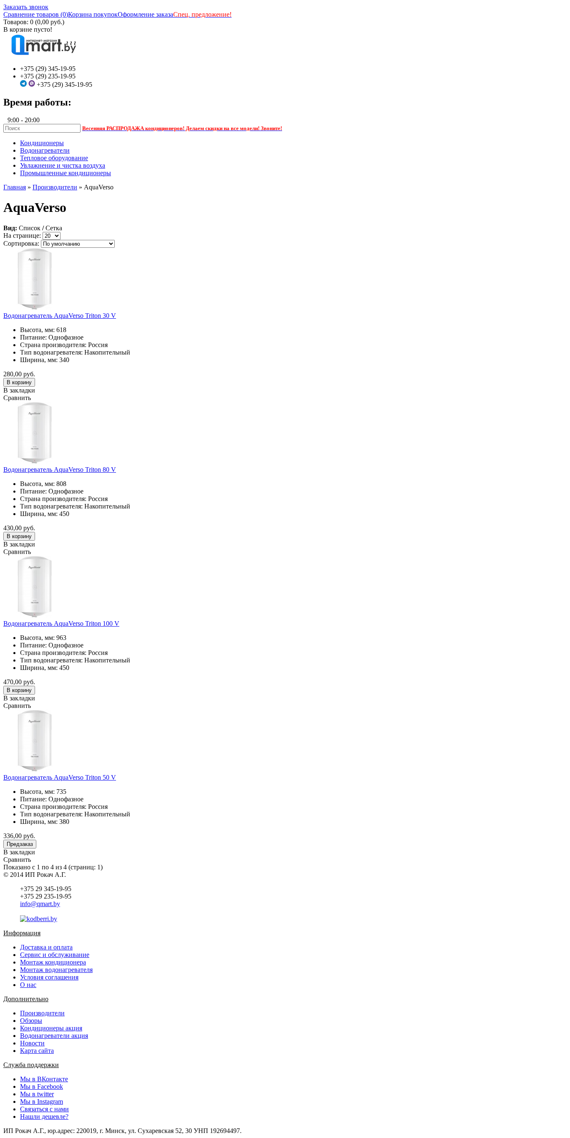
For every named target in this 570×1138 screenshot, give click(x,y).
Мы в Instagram (41, 1101)
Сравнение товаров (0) (35, 14)
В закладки (19, 390)
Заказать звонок (25, 6)
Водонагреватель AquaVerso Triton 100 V (61, 623)
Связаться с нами (44, 1109)
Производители (55, 187)
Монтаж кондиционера (53, 962)
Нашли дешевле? (44, 1116)
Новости (32, 1043)
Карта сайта (37, 1050)
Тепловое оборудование (54, 157)
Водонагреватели (45, 150)
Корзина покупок (93, 14)
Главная (14, 187)
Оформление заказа (145, 14)
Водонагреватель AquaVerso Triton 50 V (59, 777)
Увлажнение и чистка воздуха (62, 165)
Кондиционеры (42, 142)
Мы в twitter (37, 1094)
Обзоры (31, 1020)
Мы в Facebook (41, 1086)
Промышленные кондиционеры (65, 172)
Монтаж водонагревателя (56, 969)
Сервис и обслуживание (54, 954)
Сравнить (17, 397)
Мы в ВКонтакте (44, 1079)
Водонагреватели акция (54, 1035)
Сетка (53, 228)
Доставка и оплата (46, 947)
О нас (28, 984)
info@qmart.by (40, 903)
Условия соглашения (49, 977)
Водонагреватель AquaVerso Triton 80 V (59, 469)
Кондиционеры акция (51, 1028)
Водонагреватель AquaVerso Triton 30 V (59, 315)
